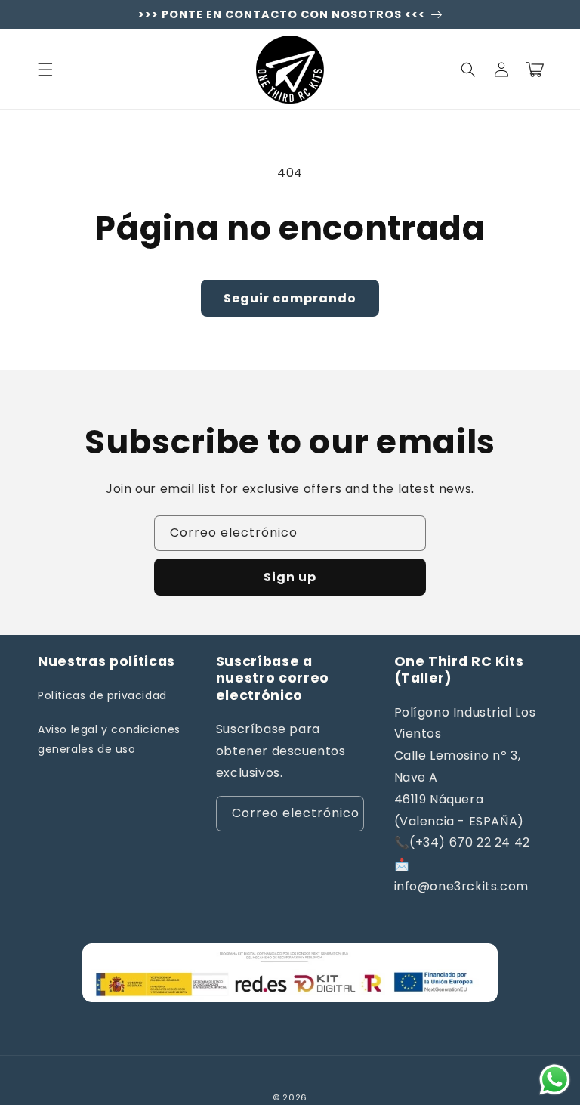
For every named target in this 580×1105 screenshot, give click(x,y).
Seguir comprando (290, 298)
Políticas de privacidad (102, 695)
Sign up (290, 577)
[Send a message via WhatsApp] (554, 1079)
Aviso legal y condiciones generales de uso (109, 739)
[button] (45, 69)
